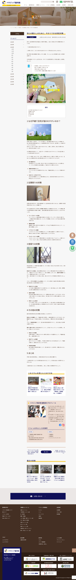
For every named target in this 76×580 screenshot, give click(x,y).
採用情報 (58, 514)
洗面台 (40, 516)
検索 (53, 2)
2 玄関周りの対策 (31, 111)
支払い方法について (6, 518)
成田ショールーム (23, 510)
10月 (12, 53)
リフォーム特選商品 (43, 507)
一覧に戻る (45, 452)
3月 (12, 67)
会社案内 (59, 507)
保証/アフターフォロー (6, 516)
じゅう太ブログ (5, 539)
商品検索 (40, 518)
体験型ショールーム (24, 507)
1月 (12, 71)
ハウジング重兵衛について (7, 510)
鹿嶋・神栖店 (22, 516)
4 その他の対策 (31, 114)
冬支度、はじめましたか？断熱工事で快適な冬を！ (59, 452)
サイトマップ (59, 542)
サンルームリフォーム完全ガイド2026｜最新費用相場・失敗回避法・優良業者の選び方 (33, 452)
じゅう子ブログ (5, 542)
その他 (19, 27)
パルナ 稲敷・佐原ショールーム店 (26, 518)
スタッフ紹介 (59, 512)
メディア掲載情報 (42, 542)
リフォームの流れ (5, 514)
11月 (12, 51)
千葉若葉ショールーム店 (25, 512)
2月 (12, 69)
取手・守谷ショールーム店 (25, 530)
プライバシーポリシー (61, 539)
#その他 (31, 37)
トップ (11, 27)
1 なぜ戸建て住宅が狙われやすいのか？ (35, 110)
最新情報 (40, 537)
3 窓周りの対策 (31, 113)
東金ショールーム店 (24, 526)
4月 (12, 65)
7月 (12, 59)
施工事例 (58, 5)
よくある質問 (59, 537)
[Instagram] (57, 1)
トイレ (40, 512)
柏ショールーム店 (23, 524)
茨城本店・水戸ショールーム (25, 528)
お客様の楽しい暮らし (43, 544)
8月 (12, 57)
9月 (12, 55)
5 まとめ (29, 115)
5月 (12, 63)
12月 (12, 49)
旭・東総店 (22, 514)
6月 (12, 61)
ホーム (25, 5)
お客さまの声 (70, 5)
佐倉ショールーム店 (24, 522)
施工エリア (4, 512)
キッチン (40, 510)
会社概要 (58, 510)
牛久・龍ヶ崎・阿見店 (24, 520)
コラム (15, 27)
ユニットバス (41, 514)
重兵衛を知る (5, 507)
